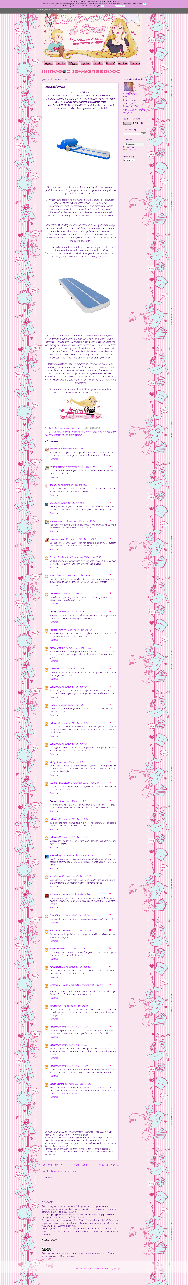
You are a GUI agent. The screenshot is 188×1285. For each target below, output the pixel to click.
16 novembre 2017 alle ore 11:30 (73, 744)
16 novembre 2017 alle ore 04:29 (80, 466)
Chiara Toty (55, 915)
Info (102, 6)
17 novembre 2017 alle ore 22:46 (73, 1065)
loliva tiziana (55, 876)
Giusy (52, 762)
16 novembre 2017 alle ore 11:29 (73, 723)
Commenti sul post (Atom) (63, 1171)
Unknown (54, 593)
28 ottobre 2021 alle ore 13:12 (78, 1083)
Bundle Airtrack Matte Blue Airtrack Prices (90, 431)
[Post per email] (86, 428)
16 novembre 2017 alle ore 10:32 (73, 611)
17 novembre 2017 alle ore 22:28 (76, 1005)
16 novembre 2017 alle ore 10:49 (78, 629)
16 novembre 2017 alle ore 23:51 (77, 966)
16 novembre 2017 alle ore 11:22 (74, 668)
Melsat (53, 948)
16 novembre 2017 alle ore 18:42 (76, 876)
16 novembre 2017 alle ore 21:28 (75, 915)
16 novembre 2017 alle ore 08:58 (81, 539)
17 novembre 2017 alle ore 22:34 (73, 1044)
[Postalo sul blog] (93, 428)
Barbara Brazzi (56, 629)
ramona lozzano (57, 466)
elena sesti (55, 448)
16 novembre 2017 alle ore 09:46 (86, 557)
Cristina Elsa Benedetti (60, 557)
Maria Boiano (56, 930)
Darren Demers (57, 1083)
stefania (53, 484)
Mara (52, 705)
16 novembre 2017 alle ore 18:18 (73, 837)
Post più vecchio (109, 1165)
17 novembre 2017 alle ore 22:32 (73, 1026)
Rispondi (54, 458)
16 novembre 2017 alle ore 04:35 (70, 503)
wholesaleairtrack (53, 435)
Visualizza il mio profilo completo (134, 111)
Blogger (117, 1268)
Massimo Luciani (57, 539)
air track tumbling (61, 431)
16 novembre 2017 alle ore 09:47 (78, 575)
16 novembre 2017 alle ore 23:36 (77, 930)
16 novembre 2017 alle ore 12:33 (84, 783)
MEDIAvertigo (56, 894)
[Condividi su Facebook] (97, 428)
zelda (52, 503)
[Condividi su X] (95, 428)
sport (113, 431)
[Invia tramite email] (91, 428)
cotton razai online (68, 1093)
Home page (81, 1165)
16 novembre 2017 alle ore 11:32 (70, 762)
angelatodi (54, 668)
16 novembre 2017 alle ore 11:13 (77, 647)
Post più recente (52, 1165)
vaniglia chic (55, 1005)
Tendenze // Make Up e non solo (64, 985)
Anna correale (56, 966)
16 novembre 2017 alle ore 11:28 (69, 705)
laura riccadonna (57, 521)
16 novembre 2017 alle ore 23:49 (71, 948)
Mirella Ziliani (56, 575)
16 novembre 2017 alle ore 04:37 (80, 521)
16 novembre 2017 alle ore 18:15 (73, 819)
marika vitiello (56, 647)
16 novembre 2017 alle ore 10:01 (73, 593)
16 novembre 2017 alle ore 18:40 (78, 855)
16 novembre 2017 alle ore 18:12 (73, 801)
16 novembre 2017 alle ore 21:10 (77, 894)
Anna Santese (64, 428)
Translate (132, 149)
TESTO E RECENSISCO (60, 783)
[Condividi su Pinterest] (99, 428)
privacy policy (119, 6)
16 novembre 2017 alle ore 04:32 (72, 484)
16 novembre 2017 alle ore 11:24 (73, 687)
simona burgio (56, 855)
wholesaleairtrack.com (72, 435)
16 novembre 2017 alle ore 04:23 (75, 448)
